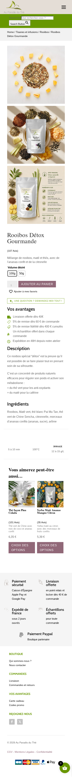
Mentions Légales (24, 751)
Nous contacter (17, 665)
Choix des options (19, 548)
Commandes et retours (22, 685)
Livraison (14, 680)
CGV (9, 751)
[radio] (12, 273)
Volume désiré (16, 267)
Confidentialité (44, 751)
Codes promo (16, 705)
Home (10, 32)
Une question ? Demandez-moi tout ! (38, 301)
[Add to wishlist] (30, 486)
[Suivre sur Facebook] (12, 722)
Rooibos (44, 32)
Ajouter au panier (37, 284)
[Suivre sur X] (20, 722)
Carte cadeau (16, 700)
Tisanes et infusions (27, 32)
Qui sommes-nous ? (20, 661)
